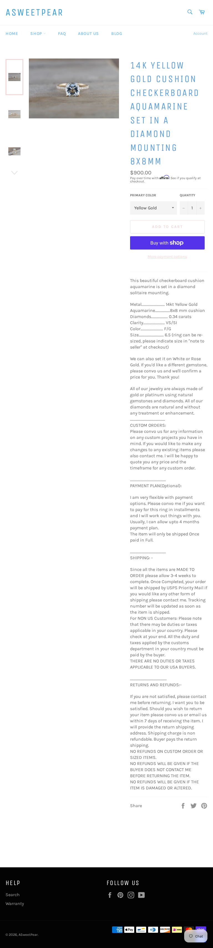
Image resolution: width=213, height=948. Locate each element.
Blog (116, 33)
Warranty (15, 903)
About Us (88, 33)
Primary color (143, 195)
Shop (36, 33)
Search (13, 894)
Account (200, 33)
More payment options (167, 256)
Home (12, 33)
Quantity (187, 195)
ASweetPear (35, 12)
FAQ (62, 33)
